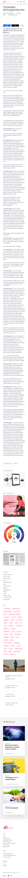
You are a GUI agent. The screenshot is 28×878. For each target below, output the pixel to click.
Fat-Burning (19, 620)
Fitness (11, 622)
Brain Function (17, 611)
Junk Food (19, 631)
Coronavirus (6, 617)
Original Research (7, 590)
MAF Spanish (6, 846)
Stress (5, 651)
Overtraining (16, 642)
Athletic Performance (7, 574)
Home (4, 837)
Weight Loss (12, 654)
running (15, 463)
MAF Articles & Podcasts (9, 843)
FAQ (4, 864)
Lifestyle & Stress (12, 15)
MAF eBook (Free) (7, 840)
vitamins (6, 654)
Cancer (5, 614)
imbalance (13, 628)
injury (13, 631)
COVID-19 (13, 617)
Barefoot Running (8, 463)
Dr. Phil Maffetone (9, 13)
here (4, 92)
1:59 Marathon (7, 608)
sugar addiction (17, 651)
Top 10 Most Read (7, 597)
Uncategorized (6, 599)
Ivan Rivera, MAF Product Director (12, 784)
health (5, 625)
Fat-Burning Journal (7, 582)
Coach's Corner (6, 576)
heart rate (6, 628)
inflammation (7, 631)
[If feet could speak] (14, 802)
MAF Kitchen (6, 845)
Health (4, 584)
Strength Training (7, 595)
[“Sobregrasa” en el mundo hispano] (14, 772)
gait (21, 622)
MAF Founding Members (9, 855)
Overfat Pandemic (8, 642)
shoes (5, 648)
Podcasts (5, 591)
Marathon (6, 637)
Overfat (11, 640)
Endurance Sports (7, 578)
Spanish (5, 593)
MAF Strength (6, 841)
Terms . (18, 872)
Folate (16, 622)
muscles (12, 637)
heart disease (19, 625)
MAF (11, 634)
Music (17, 637)
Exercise (5, 580)
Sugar (10, 651)
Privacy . (14, 872)
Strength (11, 648)
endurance (6, 620)
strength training (18, 648)
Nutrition (5, 588)
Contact (5, 865)
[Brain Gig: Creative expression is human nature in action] (14, 741)
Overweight (6, 645)
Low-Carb (6, 634)
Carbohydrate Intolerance (14, 614)
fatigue (5, 622)
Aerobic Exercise (16, 608)
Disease (20, 617)
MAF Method (18, 634)
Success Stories (7, 857)
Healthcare (11, 625)
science (18, 645)
